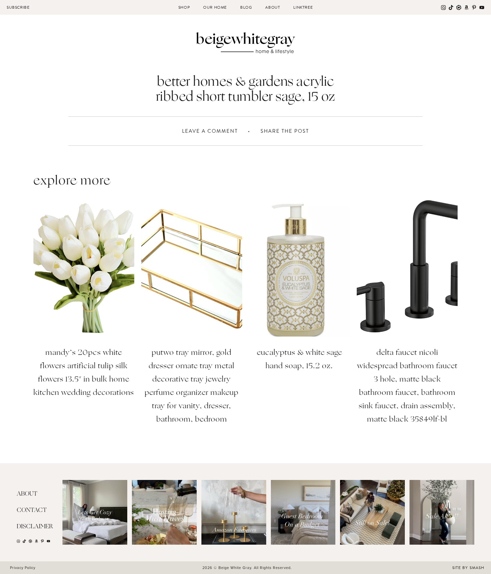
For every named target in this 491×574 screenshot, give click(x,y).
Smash (477, 568)
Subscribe (18, 7)
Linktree (303, 7)
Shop (184, 7)
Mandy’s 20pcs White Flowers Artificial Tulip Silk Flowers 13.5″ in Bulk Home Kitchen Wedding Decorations (83, 373)
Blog (246, 7)
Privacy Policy (22, 567)
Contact (32, 510)
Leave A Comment (210, 131)
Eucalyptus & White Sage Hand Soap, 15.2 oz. (299, 360)
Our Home (215, 7)
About (272, 7)
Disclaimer (35, 526)
